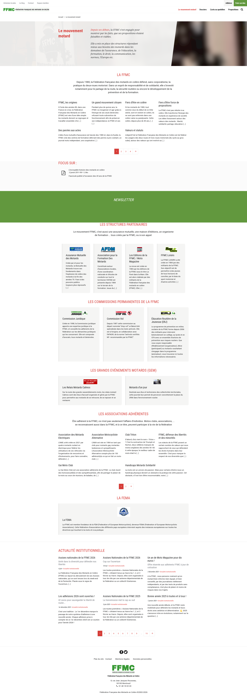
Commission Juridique (73, 318)
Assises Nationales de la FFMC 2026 (121, 559)
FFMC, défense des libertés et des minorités (172, 436)
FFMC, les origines (67, 102)
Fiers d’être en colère (136, 102)
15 (146, 633)
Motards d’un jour (138, 387)
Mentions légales (122, 659)
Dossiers (203, 9)
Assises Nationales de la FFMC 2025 (121, 598)
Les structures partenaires (123, 224)
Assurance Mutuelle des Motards (76, 257)
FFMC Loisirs (167, 255)
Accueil (26, 9)
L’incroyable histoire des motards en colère (86, 170)
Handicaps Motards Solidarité (140, 465)
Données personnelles (142, 659)
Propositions (233, 9)
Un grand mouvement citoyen (106, 102)
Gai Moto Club (65, 465)
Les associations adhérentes (123, 414)
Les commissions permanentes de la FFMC (123, 302)
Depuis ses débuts (100, 30)
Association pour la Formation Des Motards (107, 258)
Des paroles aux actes (69, 130)
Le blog (22, 3)
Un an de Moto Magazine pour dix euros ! (168, 562)
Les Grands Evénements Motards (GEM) (123, 370)
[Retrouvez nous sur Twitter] (126, 652)
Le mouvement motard (187, 9)
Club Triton (130, 434)
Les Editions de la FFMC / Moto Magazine (138, 258)
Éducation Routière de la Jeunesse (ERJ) (163, 320)
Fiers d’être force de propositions (169, 104)
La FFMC (123, 75)
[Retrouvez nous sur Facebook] (121, 652)
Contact (31, 3)
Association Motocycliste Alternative (105, 436)
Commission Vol (115, 318)
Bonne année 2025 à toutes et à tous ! (167, 596)
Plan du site (99, 659)
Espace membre (43, 3)
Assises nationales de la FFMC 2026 (77, 561)
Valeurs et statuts (134, 130)
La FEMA (123, 498)
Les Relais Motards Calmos (76, 387)
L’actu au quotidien (217, 9)
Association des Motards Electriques (71, 436)
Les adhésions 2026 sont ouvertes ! (76, 599)
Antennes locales (9, 3)
